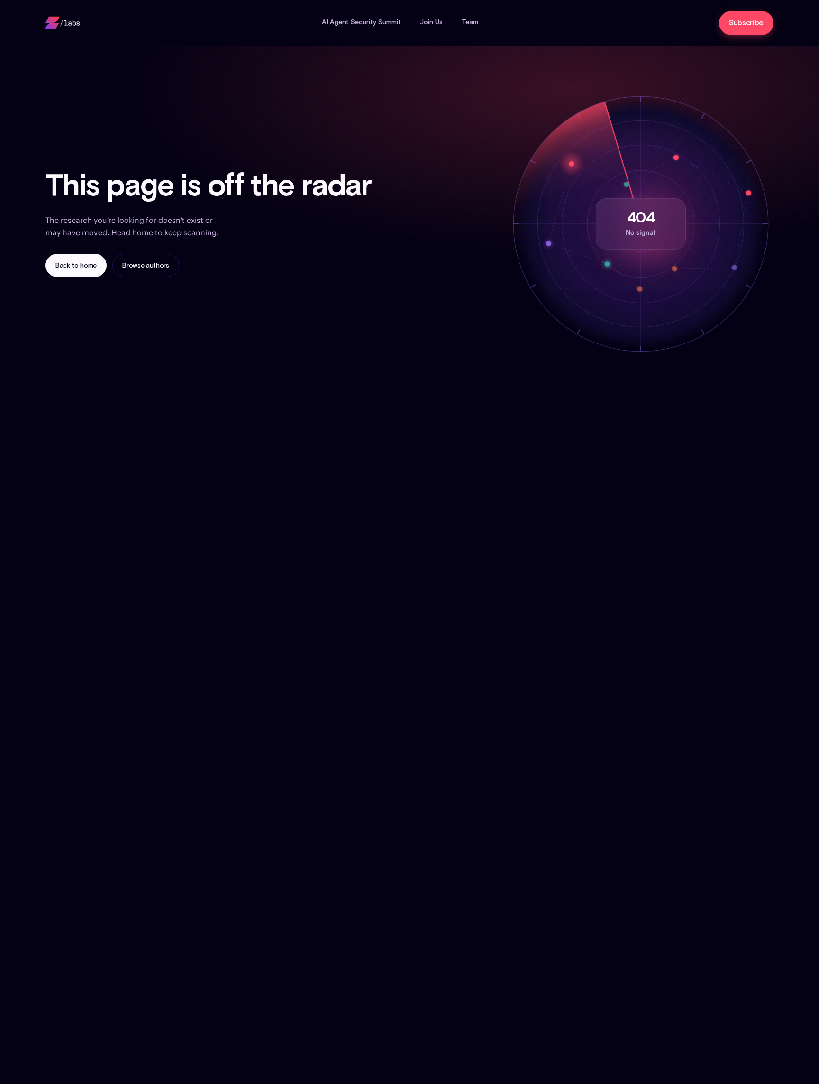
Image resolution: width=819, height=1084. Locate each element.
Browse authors (145, 265)
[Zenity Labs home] (63, 22)
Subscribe (746, 23)
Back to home (76, 265)
